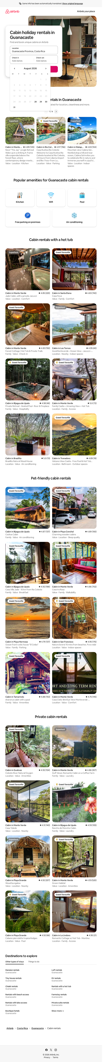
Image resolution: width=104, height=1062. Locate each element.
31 (14, 107)
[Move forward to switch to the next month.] (46, 68)
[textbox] (22, 60)
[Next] (56, 111)
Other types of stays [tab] (14, 961)
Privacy (47, 1057)
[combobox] (34, 51)
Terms (55, 1057)
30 (46, 101)
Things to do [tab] (33, 961)
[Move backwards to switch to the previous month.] (14, 68)
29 (41, 101)
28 (35, 101)
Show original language (72, 3)
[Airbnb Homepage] (12, 11)
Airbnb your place (86, 11)
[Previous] (46, 111)
